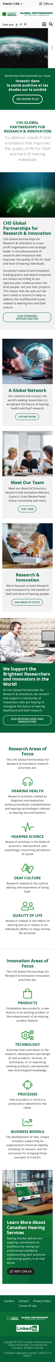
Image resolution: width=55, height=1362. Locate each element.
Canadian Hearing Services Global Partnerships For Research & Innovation (30, 1344)
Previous (2, 47)
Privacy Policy (42, 1301)
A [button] (17, 24)
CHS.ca (48, 3)
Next (52, 47)
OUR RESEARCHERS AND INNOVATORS (27, 720)
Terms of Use (28, 1306)
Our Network (27, 416)
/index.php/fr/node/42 (27, 1006)
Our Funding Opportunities (27, 317)
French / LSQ (11, 3)
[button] (44, 24)
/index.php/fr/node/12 (27, 796)
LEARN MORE (28, 99)
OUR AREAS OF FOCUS (27, 602)
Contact (23, 1301)
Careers (9, 1301)
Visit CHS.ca (22, 1271)
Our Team (27, 509)
